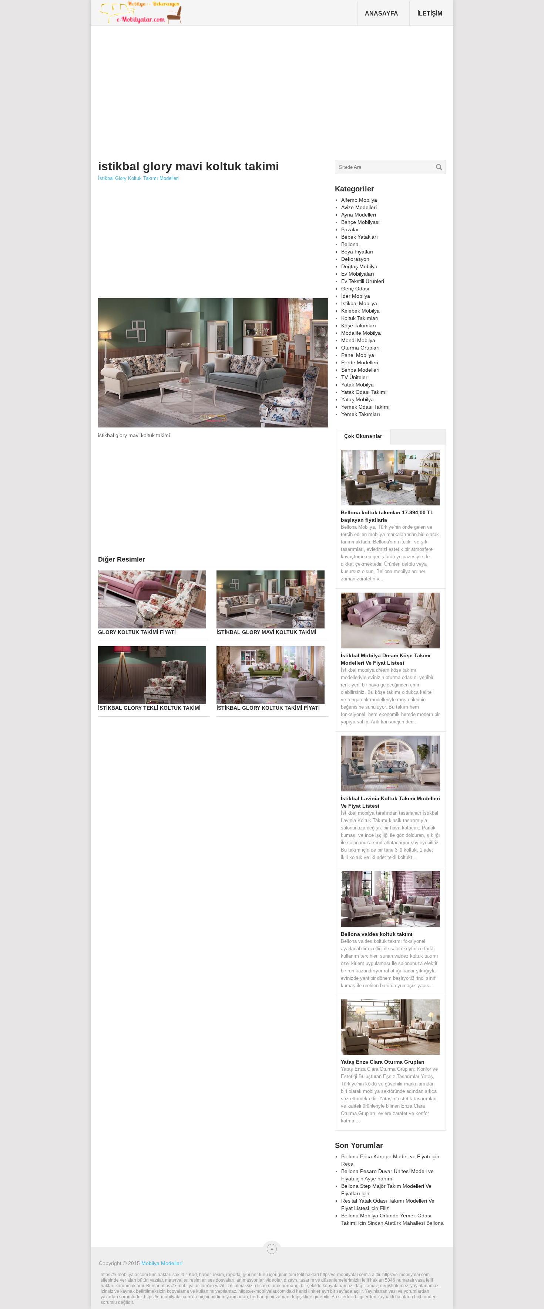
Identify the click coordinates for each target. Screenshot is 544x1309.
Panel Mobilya (357, 355)
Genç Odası (355, 289)
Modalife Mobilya (361, 333)
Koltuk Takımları (360, 318)
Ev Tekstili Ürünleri (362, 281)
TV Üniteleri (355, 377)
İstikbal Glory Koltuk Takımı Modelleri (138, 178)
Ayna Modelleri (358, 215)
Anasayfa (381, 13)
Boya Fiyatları (357, 252)
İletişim (429, 13)
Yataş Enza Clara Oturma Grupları (382, 1062)
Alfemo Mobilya (359, 200)
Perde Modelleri (359, 362)
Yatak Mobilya (357, 385)
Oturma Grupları (360, 348)
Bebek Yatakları (359, 237)
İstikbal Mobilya (359, 303)
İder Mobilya (355, 296)
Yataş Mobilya (357, 399)
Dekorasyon (355, 259)
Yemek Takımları (360, 414)
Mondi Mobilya (358, 340)
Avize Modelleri (359, 207)
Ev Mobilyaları (357, 274)
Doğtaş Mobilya (359, 266)
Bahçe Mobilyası (360, 222)
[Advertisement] (233, 90)
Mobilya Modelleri (161, 1263)
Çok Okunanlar (363, 436)
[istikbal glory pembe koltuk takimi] (213, 427)
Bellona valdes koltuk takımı (376, 934)
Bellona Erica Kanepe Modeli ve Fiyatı (385, 1156)
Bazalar (350, 229)
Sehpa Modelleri (360, 370)
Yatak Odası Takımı (364, 392)
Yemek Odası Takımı (365, 407)
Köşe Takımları (358, 325)
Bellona (350, 244)
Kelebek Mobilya (360, 311)
